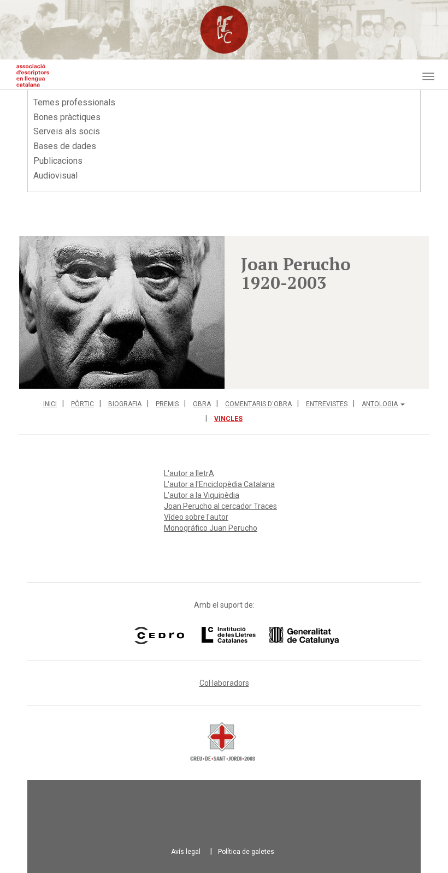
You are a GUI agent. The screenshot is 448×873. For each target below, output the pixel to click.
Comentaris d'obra (258, 404)
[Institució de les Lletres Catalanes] (256, 635)
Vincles (228, 419)
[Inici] (32, 75)
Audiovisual (55, 175)
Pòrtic (82, 404)
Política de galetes (246, 852)
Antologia (380, 404)
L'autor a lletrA (189, 473)
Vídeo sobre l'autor (196, 517)
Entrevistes (326, 404)
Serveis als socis (66, 131)
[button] (122, 312)
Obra (202, 404)
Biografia (125, 404)
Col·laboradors (224, 683)
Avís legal (186, 852)
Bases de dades (64, 146)
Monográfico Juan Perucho (210, 528)
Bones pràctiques (67, 117)
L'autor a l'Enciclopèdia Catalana (219, 484)
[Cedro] (159, 635)
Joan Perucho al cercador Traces (220, 506)
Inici (50, 404)
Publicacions (57, 161)
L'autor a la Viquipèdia (201, 495)
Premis (167, 404)
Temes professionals (74, 102)
